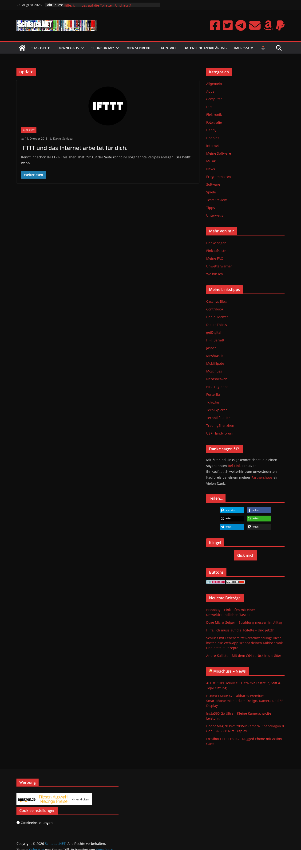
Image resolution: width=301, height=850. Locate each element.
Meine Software (218, 153)
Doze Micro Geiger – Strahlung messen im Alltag (102, 4)
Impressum (243, 48)
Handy (211, 130)
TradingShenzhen (220, 425)
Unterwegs (214, 215)
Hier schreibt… (140, 48)
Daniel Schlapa (63, 139)
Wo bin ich (214, 274)
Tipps (210, 207)
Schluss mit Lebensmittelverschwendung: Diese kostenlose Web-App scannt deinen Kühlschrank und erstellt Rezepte (244, 643)
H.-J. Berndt (215, 340)
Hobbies (212, 138)
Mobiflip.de (215, 363)
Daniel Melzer (217, 317)
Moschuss (214, 371)
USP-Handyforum (219, 433)
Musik (211, 161)
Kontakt (168, 48)
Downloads (68, 48)
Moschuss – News (229, 671)
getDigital (213, 332)
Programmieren (218, 176)
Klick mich (245, 555)
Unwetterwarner (219, 266)
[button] (81, 48)
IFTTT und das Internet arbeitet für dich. (74, 148)
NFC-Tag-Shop (217, 386)
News (210, 169)
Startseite (41, 48)
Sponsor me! (102, 48)
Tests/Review (216, 200)
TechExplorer (216, 410)
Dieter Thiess (216, 324)
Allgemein (214, 83)
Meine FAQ (214, 258)
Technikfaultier (218, 417)
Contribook (214, 309)
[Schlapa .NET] (22, 48)
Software (213, 184)
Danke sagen (216, 243)
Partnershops (262, 477)
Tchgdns (213, 402)
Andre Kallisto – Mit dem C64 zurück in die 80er (243, 655)
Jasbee (211, 348)
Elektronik (214, 114)
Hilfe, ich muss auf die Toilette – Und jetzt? (239, 630)
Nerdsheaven (216, 379)
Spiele (211, 192)
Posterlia (213, 394)
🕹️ (263, 48)
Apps (210, 91)
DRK (209, 107)
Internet (29, 130)
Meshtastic (214, 355)
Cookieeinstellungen (37, 822)
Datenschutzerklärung (205, 48)
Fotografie (214, 122)
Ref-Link (234, 465)
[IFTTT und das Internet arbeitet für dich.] (107, 106)
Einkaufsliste (216, 250)
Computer (214, 99)
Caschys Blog (216, 301)
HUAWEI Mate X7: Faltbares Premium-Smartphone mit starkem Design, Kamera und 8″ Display (244, 700)
